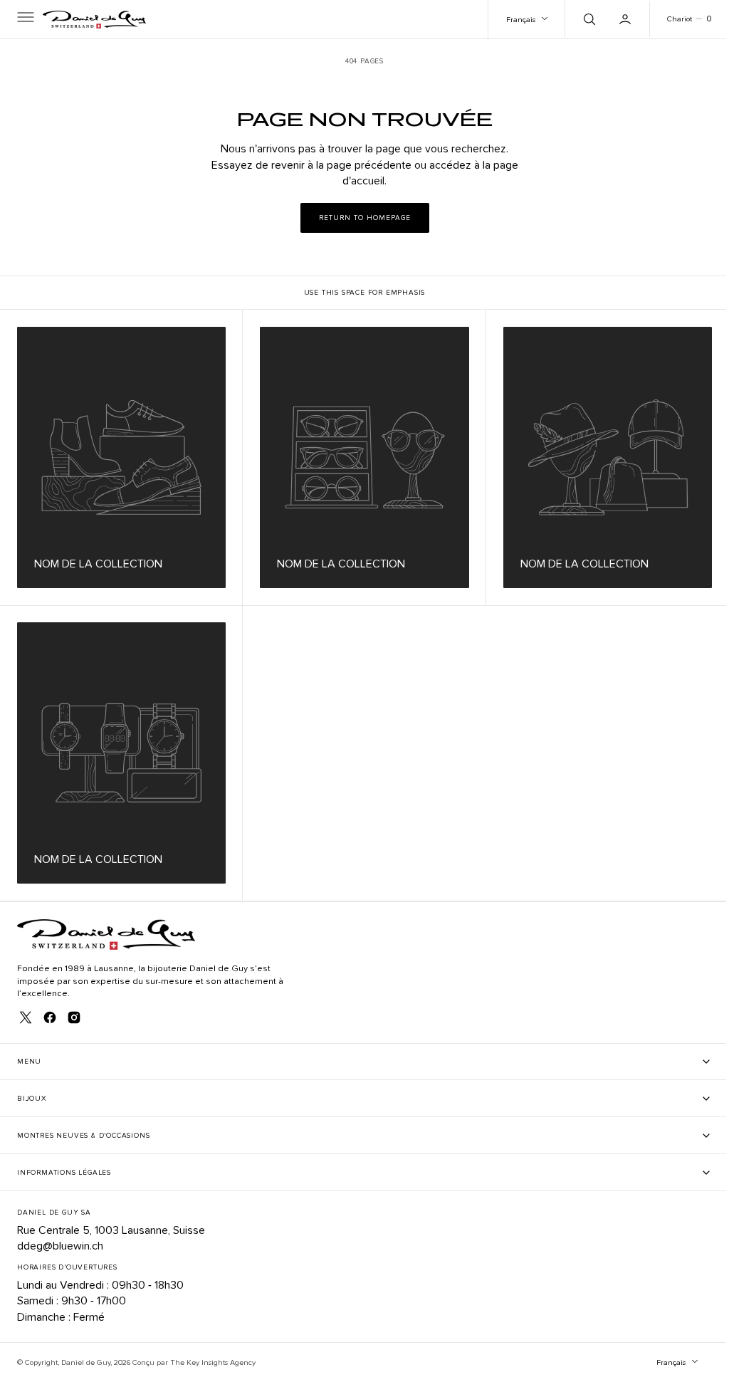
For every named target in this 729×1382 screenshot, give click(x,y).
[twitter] (25, 1017)
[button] (24, 19)
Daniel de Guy (85, 1362)
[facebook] (49, 1017)
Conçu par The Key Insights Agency (194, 1362)
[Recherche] (577, 19)
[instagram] (74, 1017)
